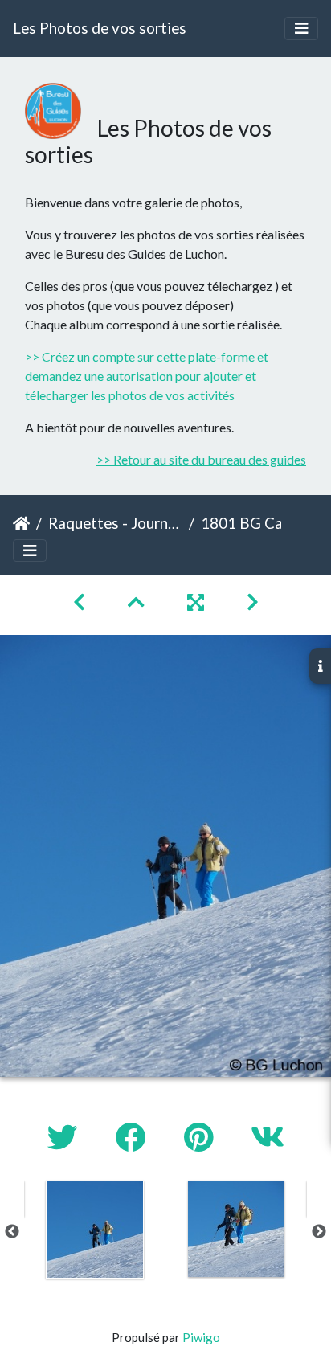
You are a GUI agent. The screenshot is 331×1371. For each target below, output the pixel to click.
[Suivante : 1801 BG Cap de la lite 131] (252, 601)
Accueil (21, 523)
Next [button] (319, 1232)
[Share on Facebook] (134, 1137)
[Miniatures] (138, 601)
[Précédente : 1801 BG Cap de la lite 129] (81, 601)
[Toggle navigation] (301, 28)
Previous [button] (12, 1232)
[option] (95, 1230)
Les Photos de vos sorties (99, 27)
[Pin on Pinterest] (201, 1137)
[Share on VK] (267, 1137)
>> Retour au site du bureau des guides (201, 459)
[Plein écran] (197, 601)
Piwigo (201, 1337)
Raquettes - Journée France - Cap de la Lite (115, 523)
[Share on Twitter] (65, 1137)
